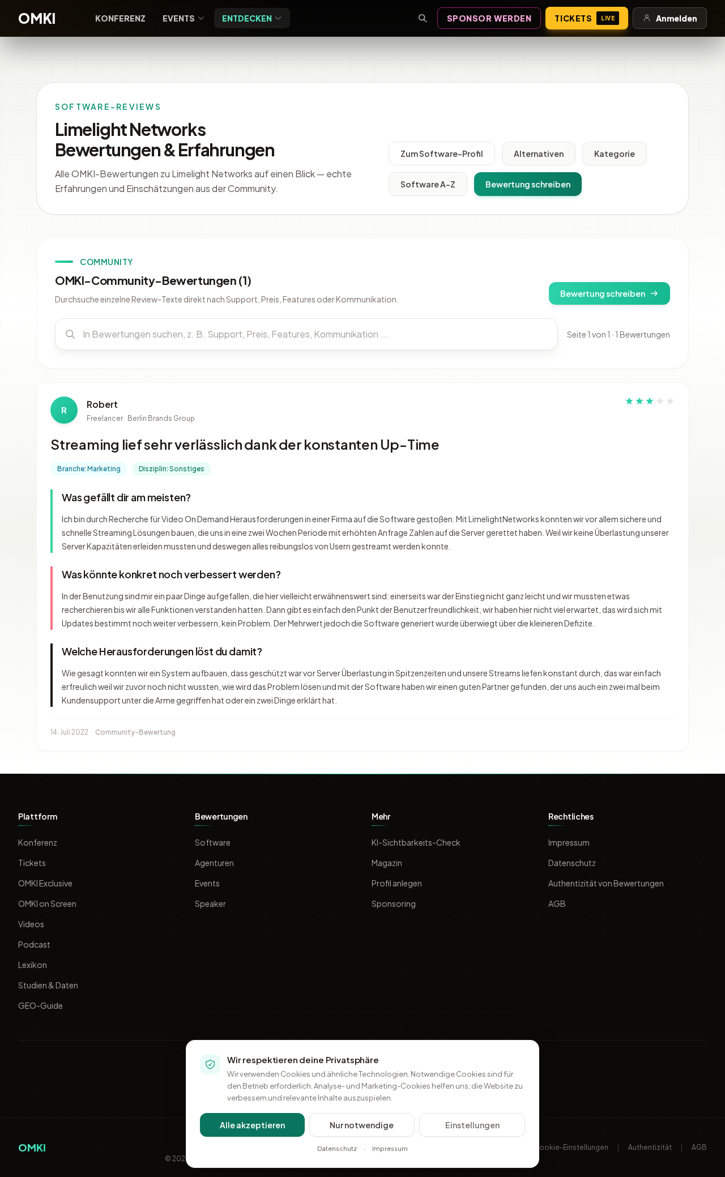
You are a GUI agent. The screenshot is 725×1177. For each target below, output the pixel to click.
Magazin (387, 863)
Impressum (569, 842)
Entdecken (247, 18)
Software (213, 842)
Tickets (585, 18)
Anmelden (676, 18)
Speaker (210, 903)
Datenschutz (572, 863)
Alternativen (539, 153)
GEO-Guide (40, 1005)
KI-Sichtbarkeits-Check (416, 842)
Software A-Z (427, 184)
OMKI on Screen (47, 903)
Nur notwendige (362, 1125)
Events (179, 18)
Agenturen (214, 863)
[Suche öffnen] (422, 18)
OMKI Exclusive (45, 883)
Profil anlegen (397, 883)
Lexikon (32, 964)
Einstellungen (472, 1125)
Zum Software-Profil (441, 153)
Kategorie (614, 153)
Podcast (34, 944)
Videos (31, 924)
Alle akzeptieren (252, 1125)
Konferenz (120, 18)
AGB (557, 903)
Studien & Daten (48, 985)
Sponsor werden (489, 18)
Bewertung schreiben (527, 184)
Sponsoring (394, 903)
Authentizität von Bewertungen (606, 883)
